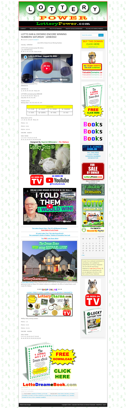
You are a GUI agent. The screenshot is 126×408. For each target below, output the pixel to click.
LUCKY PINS (32, 292)
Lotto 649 (44, 393)
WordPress (99, 404)
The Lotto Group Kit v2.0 (56, 233)
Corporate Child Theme (77, 404)
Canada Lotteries (36, 393)
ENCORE (66, 393)
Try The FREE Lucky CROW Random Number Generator (93, 155)
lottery (30, 395)
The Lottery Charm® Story (39, 228)
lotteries (25, 395)
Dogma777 (36, 39)
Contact (23, 28)
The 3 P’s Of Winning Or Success (57, 228)
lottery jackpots (38, 395)
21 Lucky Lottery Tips (42, 233)
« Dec (83, 255)
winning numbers (41, 397)
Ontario (72, 395)
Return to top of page (25, 404)
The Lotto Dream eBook (49, 238)
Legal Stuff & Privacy (95, 268)
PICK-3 (30, 397)
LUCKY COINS (43, 292)
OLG (68, 395)
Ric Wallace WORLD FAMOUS (94, 28)
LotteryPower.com (93, 47)
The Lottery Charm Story (38, 28)
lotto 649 (54, 395)
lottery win (47, 395)
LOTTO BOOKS (57, 292)
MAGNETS (68, 292)
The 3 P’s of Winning (56, 28)
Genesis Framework (90, 404)
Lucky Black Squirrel (28, 282)
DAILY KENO (61, 393)
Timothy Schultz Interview (74, 28)
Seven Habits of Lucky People (49, 230)
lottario (71, 393)
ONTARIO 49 (25, 397)
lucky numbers (62, 395)
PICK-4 (34, 397)
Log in (104, 404)
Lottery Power (63, 14)
